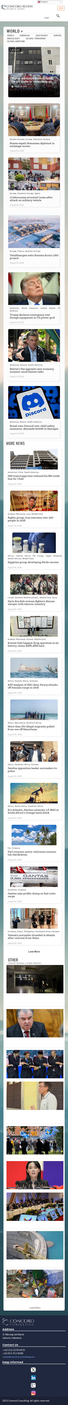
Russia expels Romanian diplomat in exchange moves (32, 144)
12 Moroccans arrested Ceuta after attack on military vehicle (31, 199)
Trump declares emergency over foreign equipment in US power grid (32, 316)
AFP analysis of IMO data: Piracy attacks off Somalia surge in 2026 (33, 686)
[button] (10, 69)
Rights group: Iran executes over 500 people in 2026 (30, 519)
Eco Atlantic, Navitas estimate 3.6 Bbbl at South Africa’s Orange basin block (33, 811)
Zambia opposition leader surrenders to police (32, 769)
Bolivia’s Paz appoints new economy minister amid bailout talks (32, 370)
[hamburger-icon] (61, 8)
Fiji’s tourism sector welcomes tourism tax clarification (32, 853)
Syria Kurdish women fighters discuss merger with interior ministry (31, 602)
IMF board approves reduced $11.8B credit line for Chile (34, 477)
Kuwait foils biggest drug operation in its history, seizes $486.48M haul (33, 644)
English (44, 2)
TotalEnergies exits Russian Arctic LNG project (34, 257)
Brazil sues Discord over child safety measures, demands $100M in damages (34, 427)
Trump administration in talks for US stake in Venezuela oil (32, 79)
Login (46, 18)
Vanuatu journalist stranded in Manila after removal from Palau (31, 936)
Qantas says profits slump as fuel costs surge (32, 895)
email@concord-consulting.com (19, 1356)
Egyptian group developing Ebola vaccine (33, 562)
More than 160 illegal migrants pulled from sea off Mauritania (31, 728)
